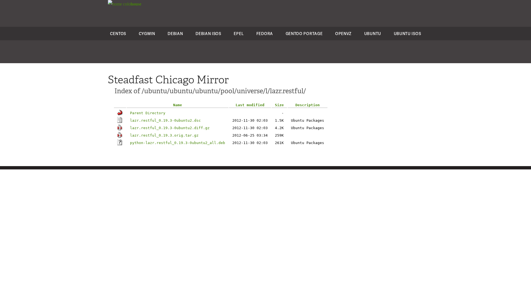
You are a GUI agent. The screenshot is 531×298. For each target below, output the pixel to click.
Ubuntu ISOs (407, 33)
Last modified (250, 105)
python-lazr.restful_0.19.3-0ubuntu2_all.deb (177, 143)
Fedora (264, 33)
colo (131, 4)
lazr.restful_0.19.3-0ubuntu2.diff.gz (170, 128)
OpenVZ (343, 33)
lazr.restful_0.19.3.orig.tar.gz (164, 135)
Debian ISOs (208, 33)
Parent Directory (147, 113)
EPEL (239, 33)
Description (307, 105)
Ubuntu (372, 33)
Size (279, 105)
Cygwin (147, 33)
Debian (175, 33)
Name (177, 105)
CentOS (118, 33)
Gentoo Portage (304, 33)
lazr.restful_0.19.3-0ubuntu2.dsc (165, 120)
